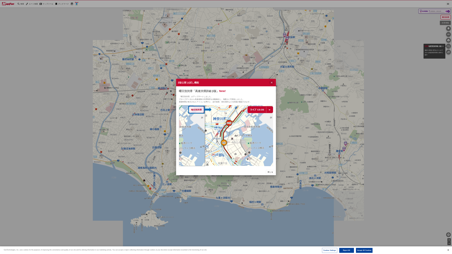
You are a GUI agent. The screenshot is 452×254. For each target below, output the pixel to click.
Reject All (346, 250)
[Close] (448, 250)
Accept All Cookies (364, 250)
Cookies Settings (329, 250)
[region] (226, 250)
